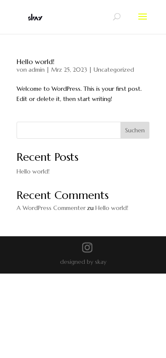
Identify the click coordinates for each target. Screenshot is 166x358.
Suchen (135, 130)
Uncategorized (114, 69)
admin (37, 69)
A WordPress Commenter (51, 208)
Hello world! (35, 61)
